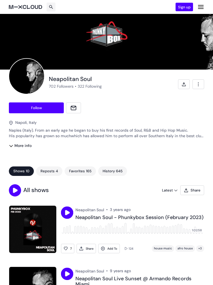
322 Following (90, 86)
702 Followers (61, 86)
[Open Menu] (200, 7)
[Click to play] (67, 213)
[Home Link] (25, 7)
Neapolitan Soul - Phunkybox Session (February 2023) (139, 217)
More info (23, 145)
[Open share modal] (184, 84)
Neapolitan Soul (89, 209)
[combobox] (198, 84)
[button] (15, 190)
